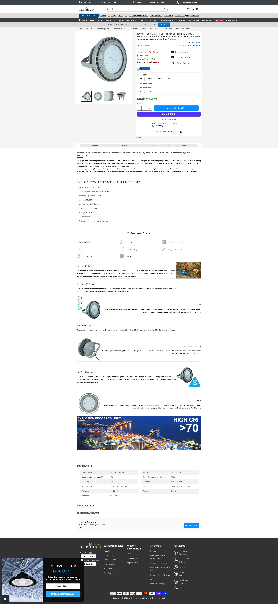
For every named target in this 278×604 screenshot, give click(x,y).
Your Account (132, 554)
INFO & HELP (206, 20)
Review (124, 145)
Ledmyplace (134, 598)
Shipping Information (159, 563)
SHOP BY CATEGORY (106, 20)
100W (160, 79)
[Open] (5, 598)
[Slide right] (129, 97)
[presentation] (104, 59)
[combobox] (137, 9)
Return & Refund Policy (160, 575)
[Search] (167, 9)
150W (169, 79)
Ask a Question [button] (192, 525)
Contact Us (108, 555)
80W (150, 79)
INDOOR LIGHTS (147, 20)
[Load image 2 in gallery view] (98, 96)
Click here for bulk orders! (148, 62)
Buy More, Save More (145, 92)
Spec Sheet (144, 69)
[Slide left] (78, 97)
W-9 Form (108, 569)
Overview (95, 145)
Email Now (89, 564)
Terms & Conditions (112, 560)
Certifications (109, 573)
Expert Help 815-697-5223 (167, 132)
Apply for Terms (146, 45)
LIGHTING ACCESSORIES (187, 20)
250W (180, 79)
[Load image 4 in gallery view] (121, 96)
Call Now (89, 556)
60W (140, 79)
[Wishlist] (188, 9)
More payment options (168, 119)
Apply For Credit (134, 563)
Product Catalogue (158, 584)
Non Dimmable (145, 87)
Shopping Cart (133, 558)
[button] (164, 9)
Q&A (154, 145)
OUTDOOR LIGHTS (166, 20)
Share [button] (140, 138)
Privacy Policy (109, 564)
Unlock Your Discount (63, 593)
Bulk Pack (219, 20)
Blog (152, 579)
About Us (107, 551)
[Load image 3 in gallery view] (109, 96)
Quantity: (140, 104)
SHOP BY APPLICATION (127, 20)
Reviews (153, 551)
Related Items (183, 145)
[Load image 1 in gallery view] (86, 96)
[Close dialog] (82, 560)
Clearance (231, 20)
